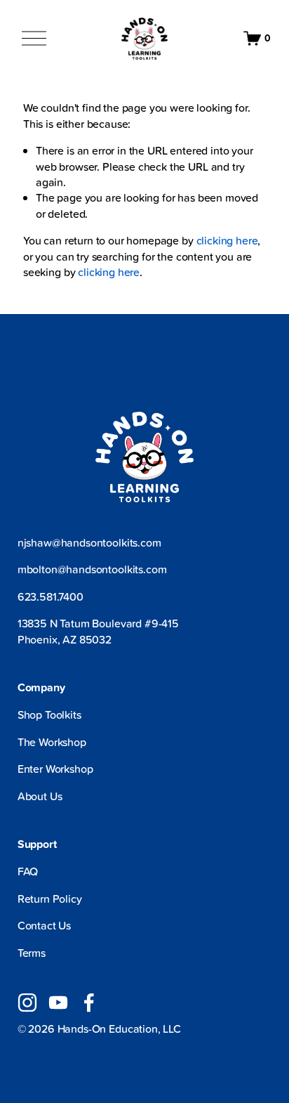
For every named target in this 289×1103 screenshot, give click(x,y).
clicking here (227, 240)
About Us (40, 796)
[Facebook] (89, 1002)
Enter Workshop (55, 768)
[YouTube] (58, 1002)
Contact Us (44, 925)
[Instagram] (27, 1002)
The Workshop (52, 742)
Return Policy (50, 898)
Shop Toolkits (49, 714)
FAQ (28, 871)
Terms (32, 952)
